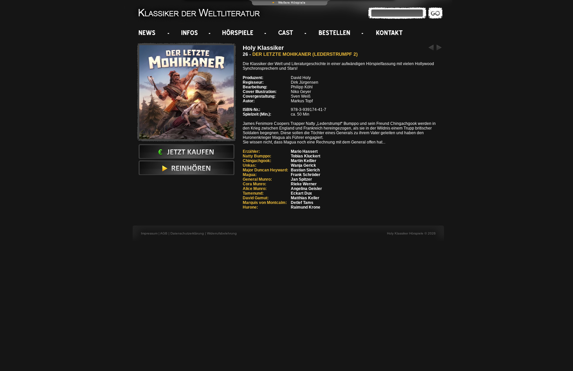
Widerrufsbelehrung (222, 233)
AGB (163, 233)
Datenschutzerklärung (187, 233)
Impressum (149, 233)
